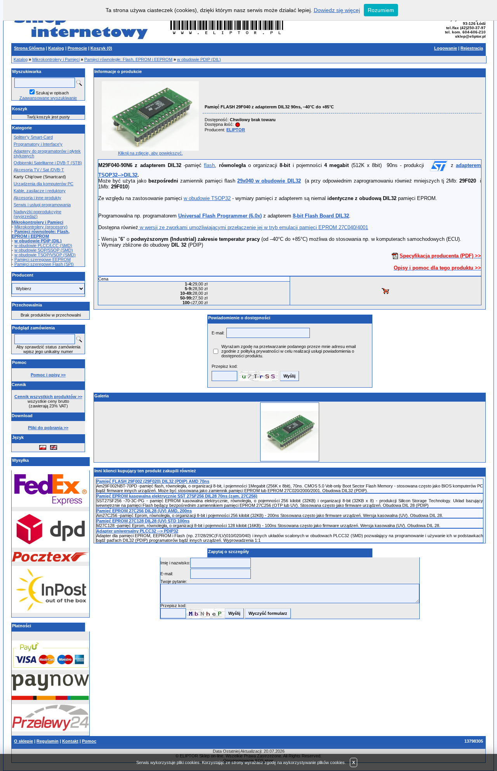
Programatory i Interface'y (38, 144)
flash (209, 165)
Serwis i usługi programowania (42, 204)
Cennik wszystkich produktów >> (48, 396)
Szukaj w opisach (52, 93)
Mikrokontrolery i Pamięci (56, 59)
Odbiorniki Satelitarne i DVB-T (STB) (48, 162)
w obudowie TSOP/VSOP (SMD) (45, 254)
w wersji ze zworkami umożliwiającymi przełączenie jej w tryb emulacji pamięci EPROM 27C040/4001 (253, 227)
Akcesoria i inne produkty (37, 197)
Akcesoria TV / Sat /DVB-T (39, 169)
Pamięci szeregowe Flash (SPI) (44, 264)
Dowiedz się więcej (337, 10)
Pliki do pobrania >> (48, 427)
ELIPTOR (235, 129)
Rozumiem (381, 10)
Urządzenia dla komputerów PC (43, 183)
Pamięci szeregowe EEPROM (42, 259)
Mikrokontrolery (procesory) (41, 227)
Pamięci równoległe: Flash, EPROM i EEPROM (128, 59)
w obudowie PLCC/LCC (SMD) (43, 245)
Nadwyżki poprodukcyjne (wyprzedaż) (37, 214)
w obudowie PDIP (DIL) (199, 59)
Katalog (21, 59)
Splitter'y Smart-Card (33, 137)
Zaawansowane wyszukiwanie (48, 98)
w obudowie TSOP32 (207, 198)
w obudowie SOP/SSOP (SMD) (43, 250)
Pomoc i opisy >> (48, 374)
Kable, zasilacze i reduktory (40, 190)
